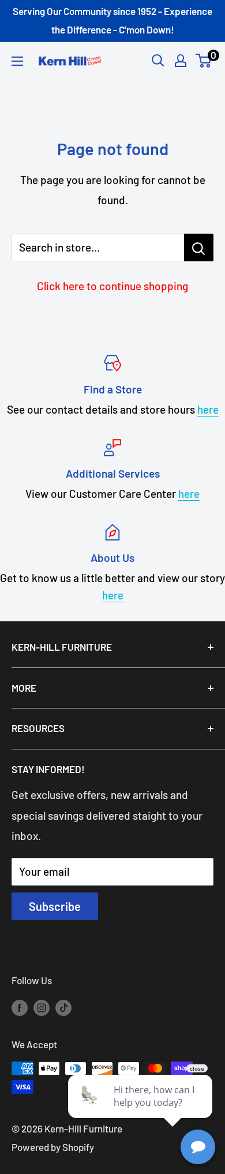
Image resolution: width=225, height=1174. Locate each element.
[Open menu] (17, 61)
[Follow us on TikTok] (63, 1006)
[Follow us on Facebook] (20, 1006)
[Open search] (158, 60)
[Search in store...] (198, 247)
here (208, 409)
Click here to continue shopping (112, 285)
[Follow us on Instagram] (41, 1006)
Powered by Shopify (53, 1147)
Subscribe (55, 906)
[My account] (180, 60)
